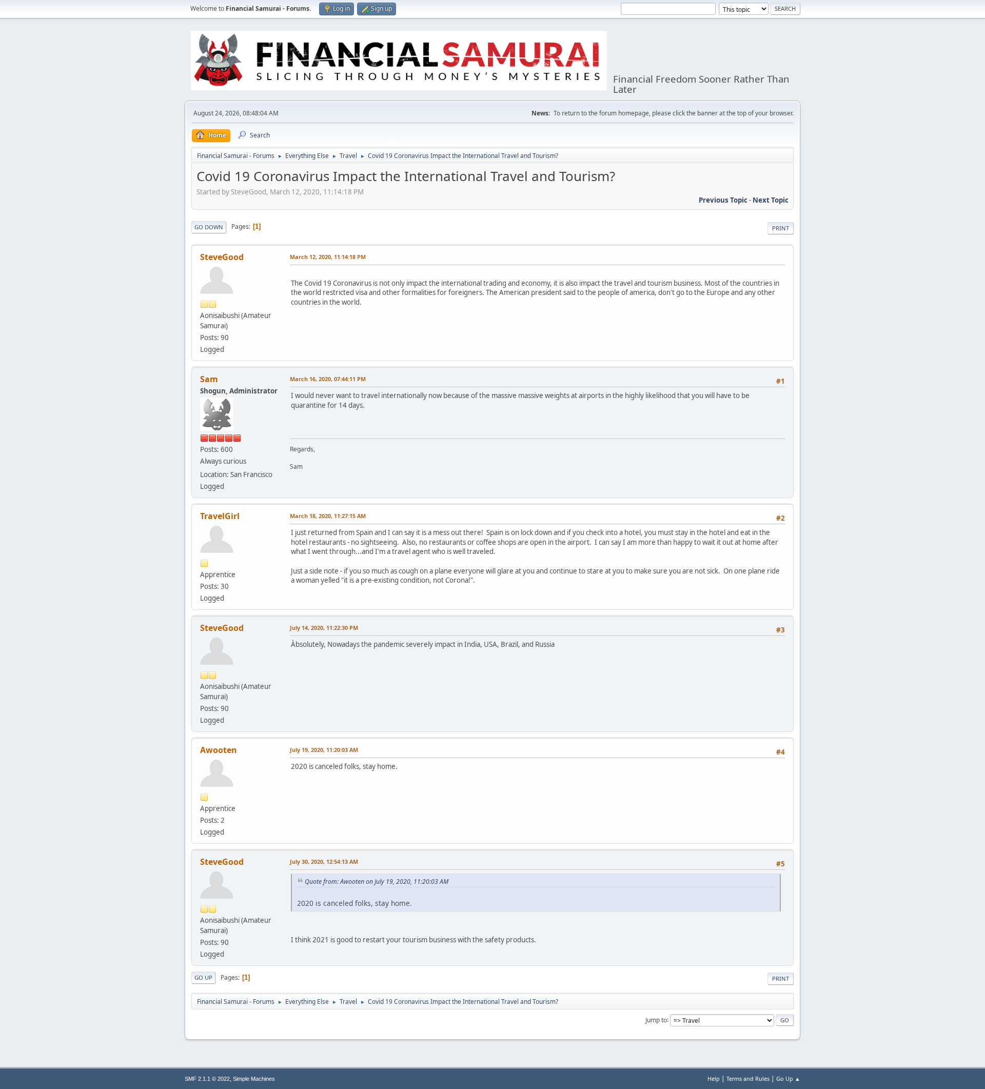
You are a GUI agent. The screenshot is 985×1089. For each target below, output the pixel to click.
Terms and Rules (748, 1078)
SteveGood (222, 257)
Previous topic (723, 200)
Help (713, 1078)
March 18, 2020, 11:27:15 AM (328, 516)
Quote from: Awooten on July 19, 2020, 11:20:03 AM (376, 881)
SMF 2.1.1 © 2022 (207, 1079)
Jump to (656, 1019)
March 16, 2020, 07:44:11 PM (328, 379)
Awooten (218, 750)
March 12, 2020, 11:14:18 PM (328, 257)
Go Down (208, 227)
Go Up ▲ (788, 1078)
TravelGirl (220, 516)
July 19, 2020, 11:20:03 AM (324, 750)
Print (780, 228)
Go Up (203, 977)
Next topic (771, 200)
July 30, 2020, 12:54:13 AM (324, 861)
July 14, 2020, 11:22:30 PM (324, 627)
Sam (209, 379)
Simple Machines (254, 1079)
